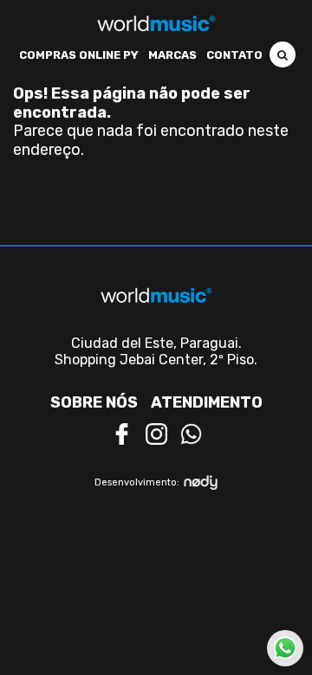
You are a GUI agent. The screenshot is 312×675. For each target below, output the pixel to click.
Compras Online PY (79, 55)
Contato (234, 55)
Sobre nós (94, 402)
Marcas (172, 55)
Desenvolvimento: (136, 482)
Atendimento (207, 402)
